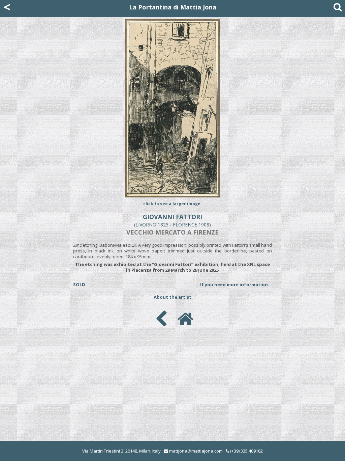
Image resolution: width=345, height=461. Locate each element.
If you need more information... (236, 284)
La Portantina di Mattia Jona (172, 7)
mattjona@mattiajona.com (196, 451)
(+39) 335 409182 (246, 451)
